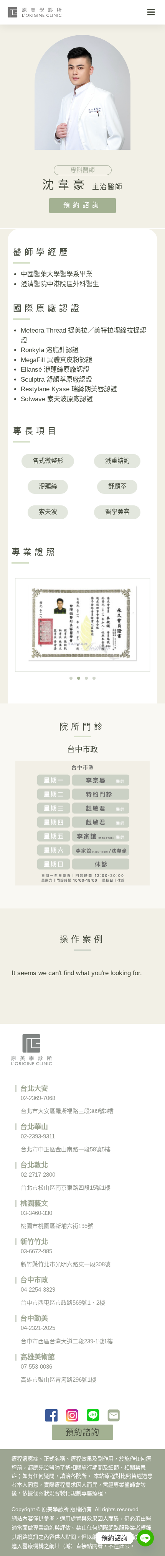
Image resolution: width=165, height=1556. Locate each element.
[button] (151, 12)
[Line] (145, 1538)
